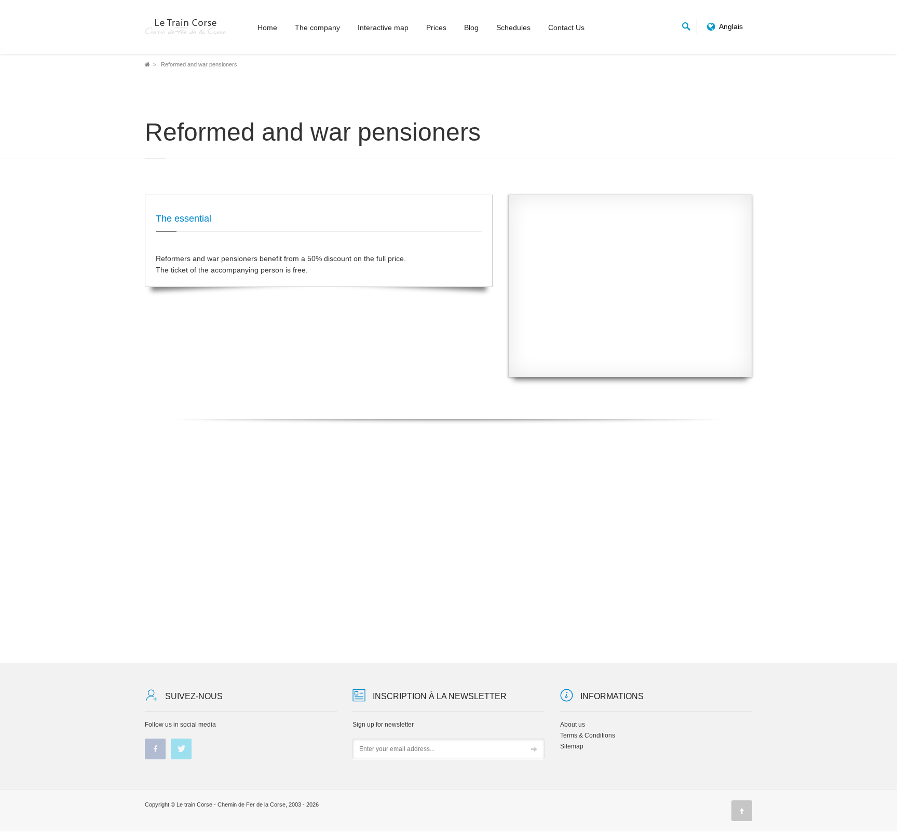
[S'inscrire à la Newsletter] (534, 749)
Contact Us (566, 27)
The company (317, 27)
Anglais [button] (731, 26)
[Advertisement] (630, 293)
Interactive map (383, 27)
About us (572, 724)
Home (267, 27)
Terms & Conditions (587, 735)
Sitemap (571, 746)
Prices (436, 27)
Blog (471, 27)
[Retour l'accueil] (186, 27)
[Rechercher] (686, 25)
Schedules (513, 27)
